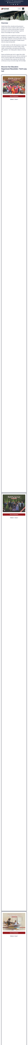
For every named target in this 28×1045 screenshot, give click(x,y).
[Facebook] (11, 5)
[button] (23, 9)
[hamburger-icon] (19, 9)
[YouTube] (13, 5)
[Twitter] (18, 5)
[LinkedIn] (15, 5)
